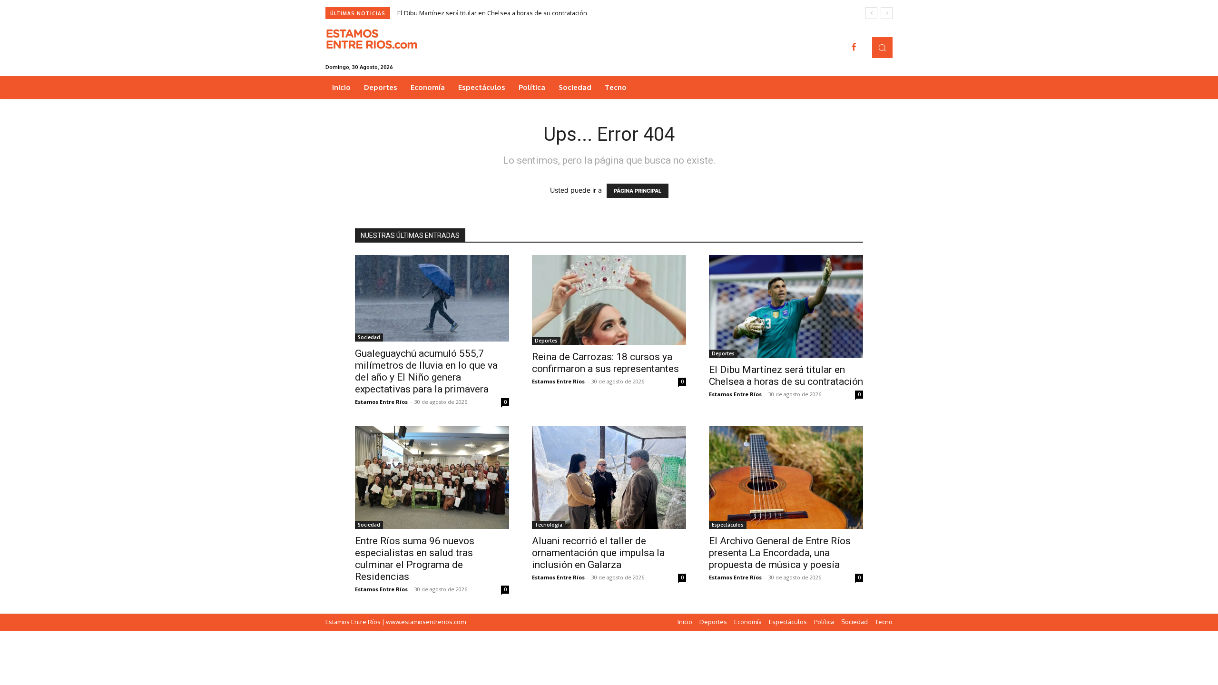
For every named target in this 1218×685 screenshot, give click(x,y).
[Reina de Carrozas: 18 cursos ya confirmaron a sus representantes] (609, 300)
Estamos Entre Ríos (381, 401)
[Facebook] (854, 47)
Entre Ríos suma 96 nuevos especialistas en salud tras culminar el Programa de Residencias (414, 558)
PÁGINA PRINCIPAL (637, 190)
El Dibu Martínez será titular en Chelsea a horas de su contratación (492, 13)
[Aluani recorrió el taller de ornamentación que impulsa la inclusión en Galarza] (609, 477)
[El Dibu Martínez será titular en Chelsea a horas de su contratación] (786, 306)
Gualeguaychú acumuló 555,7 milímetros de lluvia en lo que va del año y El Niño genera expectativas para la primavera (426, 371)
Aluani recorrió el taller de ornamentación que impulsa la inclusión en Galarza (598, 552)
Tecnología (548, 524)
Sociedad (369, 337)
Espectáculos (728, 524)
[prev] (871, 13)
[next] (887, 13)
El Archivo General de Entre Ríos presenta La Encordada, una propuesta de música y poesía (780, 552)
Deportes (546, 340)
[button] (882, 47)
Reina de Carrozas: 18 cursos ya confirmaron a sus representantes (605, 362)
